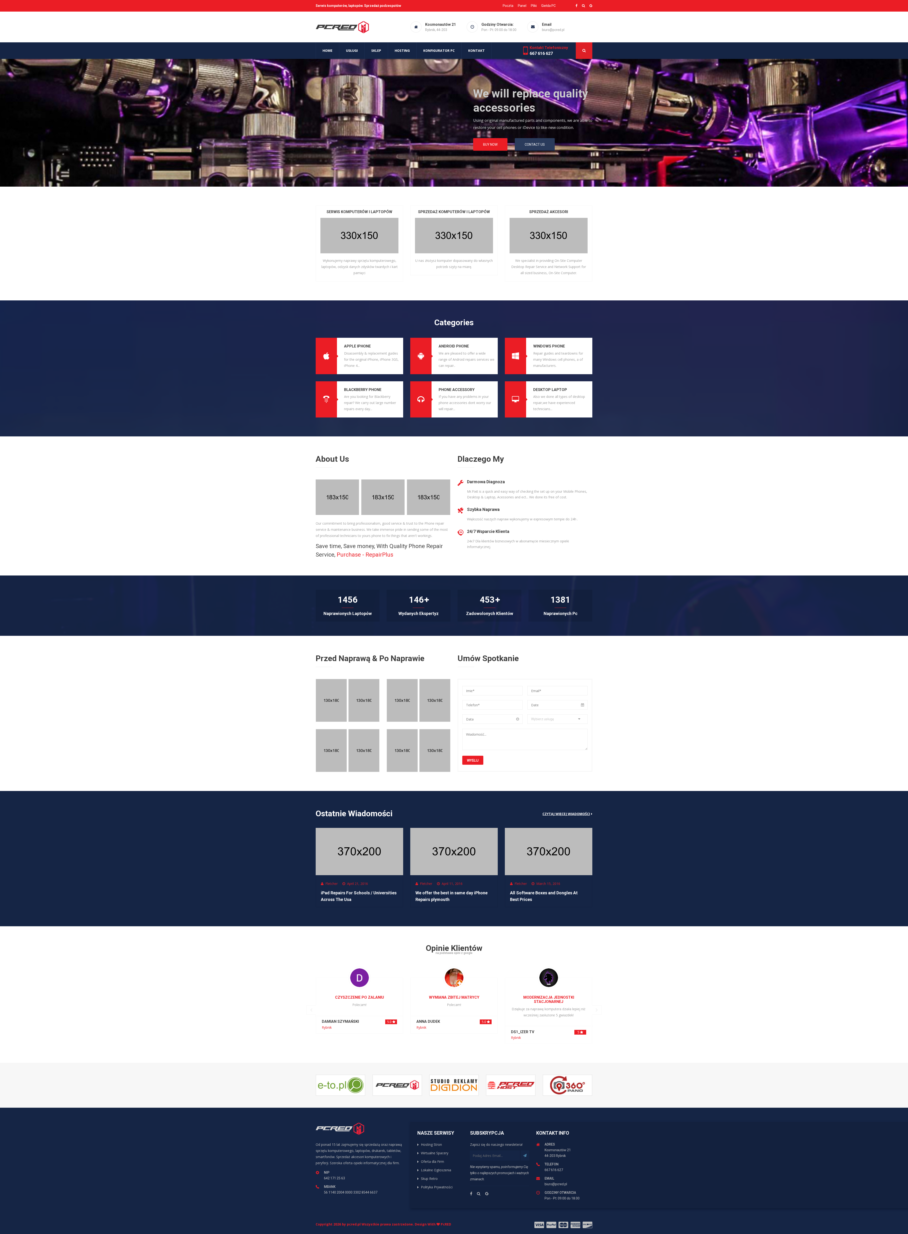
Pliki (534, 6)
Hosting (402, 50)
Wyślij (473, 760)
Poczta (508, 6)
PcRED (445, 1224)
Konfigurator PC (439, 50)
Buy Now (333, 148)
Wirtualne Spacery (434, 1153)
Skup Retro (429, 1178)
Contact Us (377, 148)
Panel (522, 6)
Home (327, 50)
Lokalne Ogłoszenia (436, 1170)
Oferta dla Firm (432, 1161)
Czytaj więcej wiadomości (566, 814)
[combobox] (557, 719)
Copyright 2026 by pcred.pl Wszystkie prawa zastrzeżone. (376, 1224)
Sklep (376, 50)
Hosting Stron (431, 1144)
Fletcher (331, 883)
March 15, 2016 (548, 883)
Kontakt (476, 50)
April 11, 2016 (452, 883)
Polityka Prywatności (437, 1187)
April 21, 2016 (357, 883)
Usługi (352, 50)
